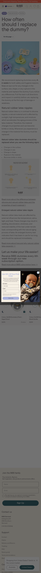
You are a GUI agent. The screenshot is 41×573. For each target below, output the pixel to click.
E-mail (4, 288)
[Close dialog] (38, 272)
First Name (5, 283)
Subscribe (10, 298)
